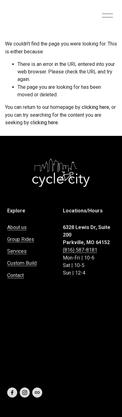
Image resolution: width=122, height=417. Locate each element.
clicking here (95, 107)
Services (17, 251)
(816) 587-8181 (80, 250)
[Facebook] (12, 393)
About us (17, 227)
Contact (15, 275)
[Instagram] (25, 393)
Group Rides (20, 239)
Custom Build (22, 263)
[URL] (37, 393)
